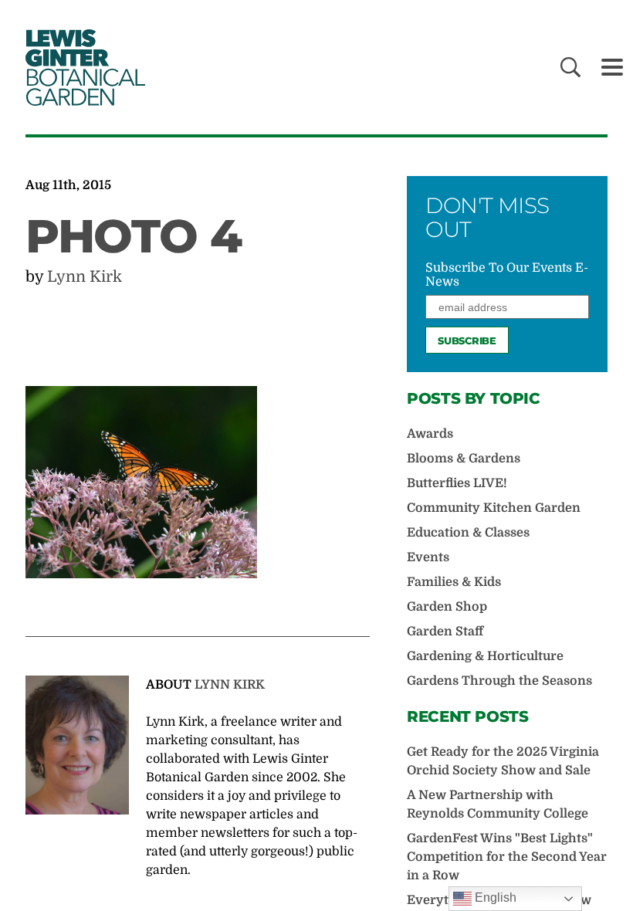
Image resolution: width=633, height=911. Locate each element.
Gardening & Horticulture (485, 656)
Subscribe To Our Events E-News (506, 275)
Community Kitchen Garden (494, 508)
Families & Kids (454, 582)
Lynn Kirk (84, 277)
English (494, 897)
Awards (430, 434)
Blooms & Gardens (463, 459)
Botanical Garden (82, 68)
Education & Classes (468, 533)
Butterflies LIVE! (457, 483)
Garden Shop (447, 607)
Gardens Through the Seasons (499, 681)
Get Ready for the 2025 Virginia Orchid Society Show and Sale (503, 761)
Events (428, 557)
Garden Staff (445, 631)
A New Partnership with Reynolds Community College (497, 804)
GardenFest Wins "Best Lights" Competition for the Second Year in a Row (507, 856)
